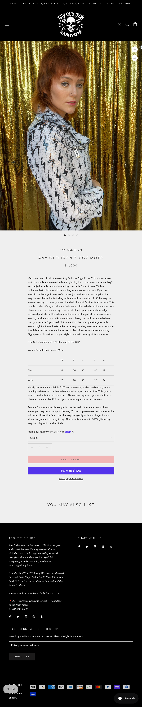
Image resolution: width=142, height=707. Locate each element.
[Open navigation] (7, 24)
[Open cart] (135, 24)
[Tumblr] (42, 617)
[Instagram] (26, 617)
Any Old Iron (71, 249)
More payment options (71, 478)
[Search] (127, 24)
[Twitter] (18, 617)
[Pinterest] (34, 617)
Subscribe (22, 656)
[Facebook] (10, 617)
